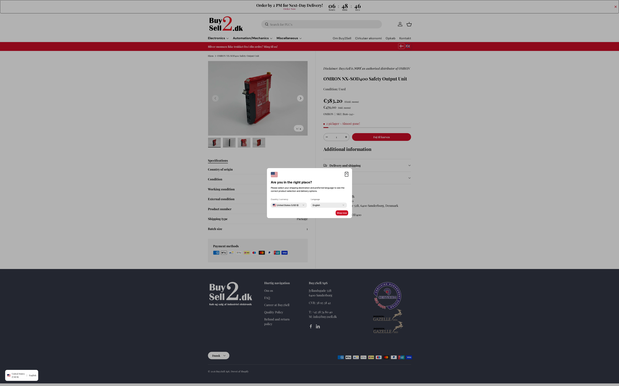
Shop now (342, 213)
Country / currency (279, 199)
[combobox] (286, 205)
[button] (346, 174)
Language (315, 199)
